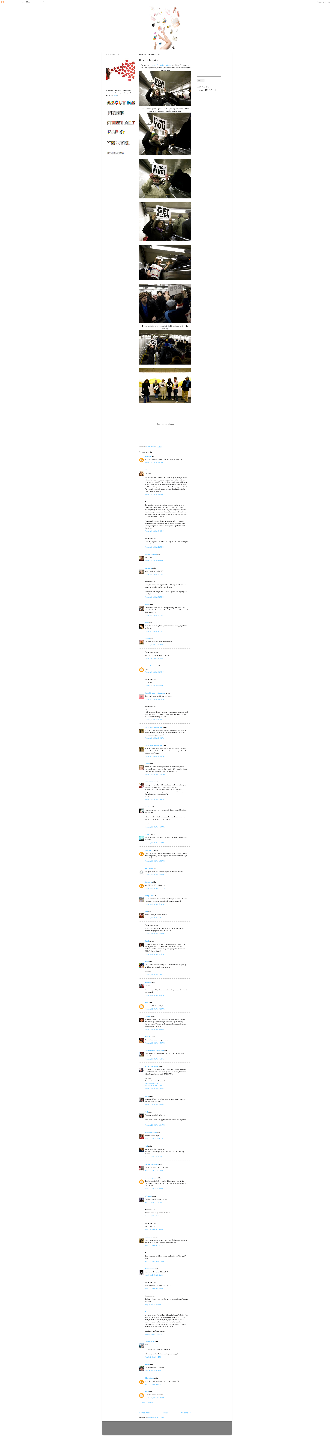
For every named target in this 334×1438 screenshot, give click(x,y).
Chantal (148, 1016)
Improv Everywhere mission (161, 65)
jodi (146, 1146)
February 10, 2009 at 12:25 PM (155, 888)
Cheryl (147, 763)
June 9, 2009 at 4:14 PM (153, 1357)
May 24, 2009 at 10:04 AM (153, 1334)
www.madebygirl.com (152, 1083)
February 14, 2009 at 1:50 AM (155, 1043)
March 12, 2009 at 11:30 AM (154, 1261)
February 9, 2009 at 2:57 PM (154, 547)
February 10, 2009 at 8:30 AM (155, 875)
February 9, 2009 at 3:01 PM (154, 560)
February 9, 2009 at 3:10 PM (154, 574)
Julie (146, 1002)
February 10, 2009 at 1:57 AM (155, 843)
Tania (147, 1391)
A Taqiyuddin (150, 1268)
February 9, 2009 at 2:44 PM (154, 494)
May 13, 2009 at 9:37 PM (153, 1304)
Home (165, 1412)
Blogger (178, 1432)
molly (147, 1096)
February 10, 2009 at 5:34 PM (154, 904)
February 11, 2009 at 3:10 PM (154, 975)
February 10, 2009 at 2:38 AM (155, 861)
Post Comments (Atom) (156, 1417)
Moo (115, 95)
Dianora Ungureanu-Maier (154, 1050)
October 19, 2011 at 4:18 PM (154, 1398)
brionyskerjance (151, 666)
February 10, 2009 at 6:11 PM (154, 918)
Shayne (147, 1364)
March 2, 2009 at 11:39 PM (154, 1189)
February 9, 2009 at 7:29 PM (154, 658)
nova (146, 911)
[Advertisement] (210, 108)
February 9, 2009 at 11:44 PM (154, 756)
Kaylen (147, 604)
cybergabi (148, 1196)
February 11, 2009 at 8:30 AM (155, 934)
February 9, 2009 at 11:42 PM (154, 738)
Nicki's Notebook (151, 554)
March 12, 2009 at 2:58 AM (154, 1245)
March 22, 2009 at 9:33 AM (154, 1275)
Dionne (147, 470)
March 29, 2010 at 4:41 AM (154, 1384)
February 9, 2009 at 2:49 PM (154, 531)
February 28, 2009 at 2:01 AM (155, 1125)
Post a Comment (147, 1402)
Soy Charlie (149, 868)
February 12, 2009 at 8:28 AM (155, 1009)
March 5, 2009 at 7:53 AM (153, 1216)
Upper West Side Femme (153, 727)
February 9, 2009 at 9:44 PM (154, 686)
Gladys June (149, 1378)
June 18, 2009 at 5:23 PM (153, 1370)
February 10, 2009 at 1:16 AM (155, 799)
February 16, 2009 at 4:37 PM (154, 1088)
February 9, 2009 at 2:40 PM (154, 462)
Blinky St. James (151, 1178)
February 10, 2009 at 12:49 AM (155, 774)
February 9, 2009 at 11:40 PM (154, 720)
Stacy (147, 622)
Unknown (148, 882)
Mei (146, 1112)
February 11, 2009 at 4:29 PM (154, 995)
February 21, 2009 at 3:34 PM (154, 1104)
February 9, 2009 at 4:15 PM (154, 631)
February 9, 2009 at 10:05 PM (154, 699)
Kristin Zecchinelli (152, 1164)
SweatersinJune (150, 781)
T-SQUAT (148, 456)
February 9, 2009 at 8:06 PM (154, 672)
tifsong (147, 638)
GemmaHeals (149, 1341)
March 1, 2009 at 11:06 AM (154, 1139)
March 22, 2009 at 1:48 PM (154, 1288)
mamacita (148, 568)
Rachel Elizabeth (151, 1132)
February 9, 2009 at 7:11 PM (154, 645)
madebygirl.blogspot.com (153, 1085)
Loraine (148, 807)
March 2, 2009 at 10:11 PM (154, 1170)
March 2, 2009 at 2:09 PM (153, 1157)
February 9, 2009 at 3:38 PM (154, 615)
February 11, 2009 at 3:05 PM (154, 954)
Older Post (186, 1412)
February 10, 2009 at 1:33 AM (155, 827)
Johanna (148, 982)
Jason (147, 961)
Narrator (148, 1036)
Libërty (147, 834)
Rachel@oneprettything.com (155, 693)
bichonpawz (149, 850)
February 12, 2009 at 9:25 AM (155, 1029)
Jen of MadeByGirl (152, 1066)
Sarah (147, 941)
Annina (147, 1312)
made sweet (149, 1237)
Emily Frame (149, 895)
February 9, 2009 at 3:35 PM (154, 597)
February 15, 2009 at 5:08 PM (154, 1059)
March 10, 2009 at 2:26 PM (154, 1229)
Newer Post (144, 1412)
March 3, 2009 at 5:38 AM (153, 1202)
